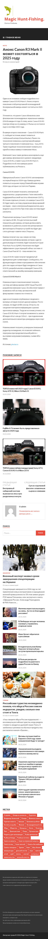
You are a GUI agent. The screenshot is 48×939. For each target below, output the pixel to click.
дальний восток (21, 851)
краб (12, 854)
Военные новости (35, 818)
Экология (6, 573)
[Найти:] (24, 533)
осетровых (35, 854)
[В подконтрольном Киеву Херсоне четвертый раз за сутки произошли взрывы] (10, 654)
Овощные (23, 828)
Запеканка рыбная (33, 821)
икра (31, 851)
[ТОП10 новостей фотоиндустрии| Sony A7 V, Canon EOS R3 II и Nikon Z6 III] (24, 465)
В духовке (32, 815)
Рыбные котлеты (23, 838)
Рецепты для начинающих (13, 834)
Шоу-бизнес (36, 847)
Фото (5, 45)
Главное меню (13, 37)
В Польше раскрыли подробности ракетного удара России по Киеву (29, 661)
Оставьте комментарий (11, 62)
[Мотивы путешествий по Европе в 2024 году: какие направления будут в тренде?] (10, 744)
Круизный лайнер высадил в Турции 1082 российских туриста (31, 779)
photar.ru (14, 344)
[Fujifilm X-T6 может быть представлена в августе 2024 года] (24, 426)
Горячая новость (10, 821)
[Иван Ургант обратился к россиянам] (10, 642)
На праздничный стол (34, 825)
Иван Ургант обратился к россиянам (28, 635)
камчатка (38, 851)
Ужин (28, 847)
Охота (31, 828)
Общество (13, 828)
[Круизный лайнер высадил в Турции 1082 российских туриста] (10, 785)
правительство (9, 857)
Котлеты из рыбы (10, 825)
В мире (24, 818)
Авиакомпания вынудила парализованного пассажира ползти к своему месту (31, 751)
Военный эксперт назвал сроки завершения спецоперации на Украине (21, 579)
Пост (5, 831)
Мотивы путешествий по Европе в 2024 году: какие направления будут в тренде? (31, 738)
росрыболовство (23, 857)
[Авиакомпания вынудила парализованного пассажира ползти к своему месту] (10, 757)
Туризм (5, 700)
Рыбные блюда (9, 838)
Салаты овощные (10, 847)
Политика (38, 828)
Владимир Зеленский (11, 818)
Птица (25, 831)
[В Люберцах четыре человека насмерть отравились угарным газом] (10, 629)
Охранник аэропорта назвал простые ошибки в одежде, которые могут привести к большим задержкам (31, 765)
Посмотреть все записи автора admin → (29, 512)
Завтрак (21, 821)
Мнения (21, 825)
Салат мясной (20, 844)
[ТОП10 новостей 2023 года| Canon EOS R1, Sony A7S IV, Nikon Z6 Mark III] (24, 386)
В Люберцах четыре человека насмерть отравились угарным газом (31, 623)
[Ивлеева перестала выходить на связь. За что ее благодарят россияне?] (10, 616)
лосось (18, 854)
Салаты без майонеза (35, 844)
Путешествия (34, 831)
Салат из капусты (10, 841)
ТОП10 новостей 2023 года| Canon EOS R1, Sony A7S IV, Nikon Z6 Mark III (22, 389)
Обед (6, 828)
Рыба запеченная (31, 834)
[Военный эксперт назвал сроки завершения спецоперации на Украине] (24, 571)
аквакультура (9, 851)
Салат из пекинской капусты (29, 841)
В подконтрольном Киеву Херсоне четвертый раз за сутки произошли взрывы (31, 649)
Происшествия (15, 831)
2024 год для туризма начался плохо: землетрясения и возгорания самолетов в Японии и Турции (31, 793)
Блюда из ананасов (19, 815)
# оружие (7, 815)
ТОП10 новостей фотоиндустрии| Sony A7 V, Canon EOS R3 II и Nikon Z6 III (23, 469)
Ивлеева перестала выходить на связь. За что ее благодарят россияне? (31, 610)
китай (6, 854)
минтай (26, 854)
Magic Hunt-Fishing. (24, 19)
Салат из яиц (8, 844)
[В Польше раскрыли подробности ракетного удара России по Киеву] (10, 667)
